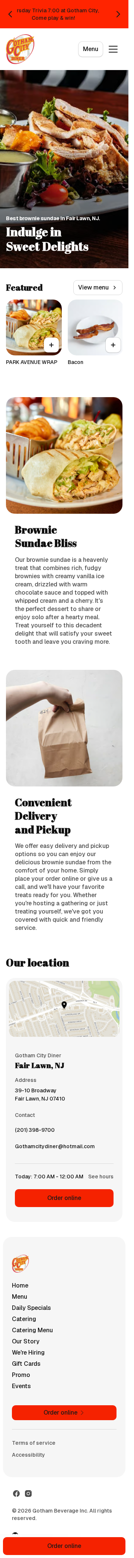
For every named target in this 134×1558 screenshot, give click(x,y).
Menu (90, 49)
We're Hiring (28, 1352)
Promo (21, 1375)
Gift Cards (26, 1364)
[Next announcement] (118, 14)
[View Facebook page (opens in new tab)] (16, 1493)
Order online (64, 1198)
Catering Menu (32, 1330)
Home (20, 1285)
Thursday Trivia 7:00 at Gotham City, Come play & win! (53, 14)
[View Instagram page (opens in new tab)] (28, 1493)
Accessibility (28, 1454)
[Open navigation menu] (113, 49)
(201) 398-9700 (35, 1132)
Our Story (25, 1341)
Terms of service (33, 1443)
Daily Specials (31, 1308)
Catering (24, 1319)
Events (21, 1386)
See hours (101, 1176)
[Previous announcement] (10, 14)
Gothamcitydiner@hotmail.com (55, 1148)
